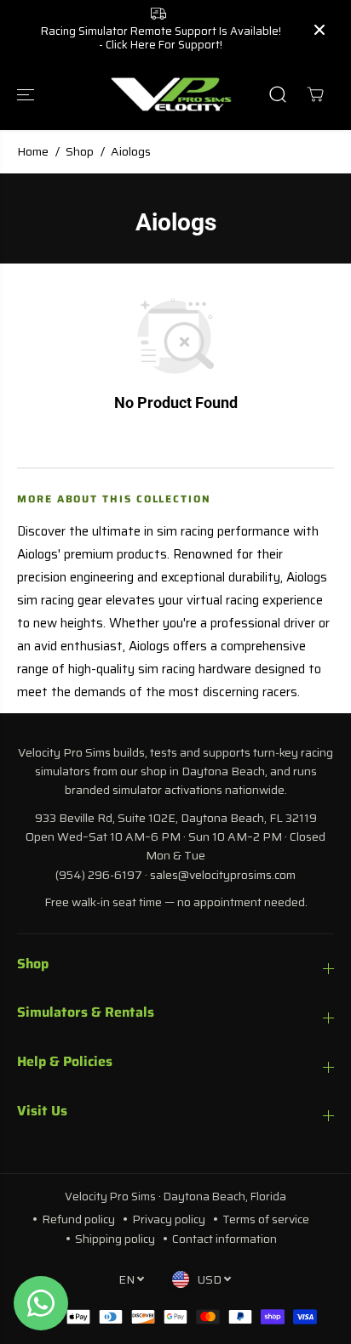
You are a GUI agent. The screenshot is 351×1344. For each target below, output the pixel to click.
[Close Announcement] (319, 29)
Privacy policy (168, 1219)
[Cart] (315, 94)
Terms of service (265, 1219)
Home (33, 151)
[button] (27, 94)
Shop (80, 151)
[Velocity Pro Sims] (171, 94)
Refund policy (78, 1219)
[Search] (277, 94)
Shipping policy (115, 1238)
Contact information (224, 1238)
